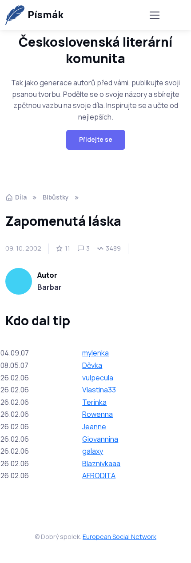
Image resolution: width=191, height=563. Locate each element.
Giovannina (100, 439)
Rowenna (97, 414)
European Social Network (119, 536)
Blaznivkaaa (101, 463)
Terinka (94, 402)
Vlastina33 (99, 390)
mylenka (95, 353)
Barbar (49, 287)
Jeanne (94, 426)
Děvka (92, 365)
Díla (21, 197)
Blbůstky (56, 197)
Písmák (46, 14)
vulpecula (97, 378)
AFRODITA (98, 475)
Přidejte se (95, 139)
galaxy (92, 451)
